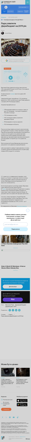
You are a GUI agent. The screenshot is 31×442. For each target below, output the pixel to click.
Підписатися (16, 229)
